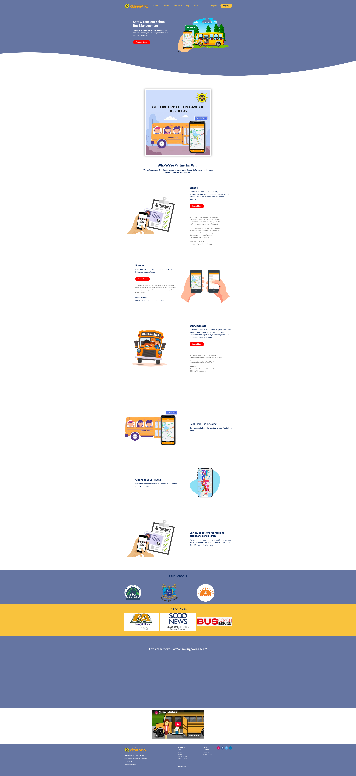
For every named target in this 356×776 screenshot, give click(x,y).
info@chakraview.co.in (130, 764)
